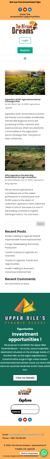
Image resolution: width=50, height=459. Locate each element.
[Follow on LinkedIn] (30, 9)
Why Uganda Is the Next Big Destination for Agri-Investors (20, 176)
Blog (7, 183)
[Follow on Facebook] (20, 9)
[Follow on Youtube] (25, 9)
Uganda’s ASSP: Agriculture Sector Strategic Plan (23, 100)
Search (41, 224)
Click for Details (25, 378)
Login (25, 40)
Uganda (8, 108)
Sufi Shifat (12, 104)
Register (25, 50)
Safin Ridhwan (14, 180)
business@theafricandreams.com (25, 434)
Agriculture (35, 104)
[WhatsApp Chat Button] (44, 453)
